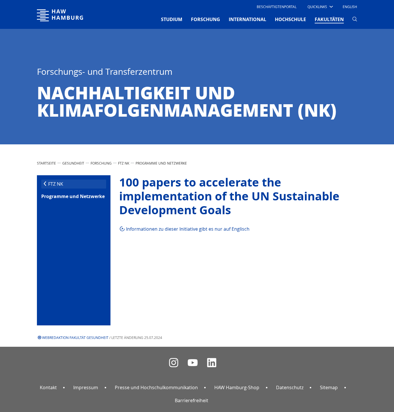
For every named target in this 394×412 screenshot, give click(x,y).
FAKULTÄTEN (329, 19)
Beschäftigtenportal (277, 6)
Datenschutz (289, 387)
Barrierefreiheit (191, 400)
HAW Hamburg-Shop (236, 387)
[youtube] (192, 362)
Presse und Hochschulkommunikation (156, 387)
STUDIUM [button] (171, 19)
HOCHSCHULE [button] (290, 19)
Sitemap (329, 387)
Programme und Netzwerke (161, 163)
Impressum (85, 387)
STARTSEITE (46, 163)
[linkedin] (212, 362)
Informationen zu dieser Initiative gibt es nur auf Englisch (187, 229)
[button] (319, 6)
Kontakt (48, 387)
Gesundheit (73, 163)
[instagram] (173, 362)
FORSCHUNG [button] (205, 19)
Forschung (101, 163)
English (350, 6)
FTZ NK (123, 163)
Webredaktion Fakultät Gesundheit (75, 337)
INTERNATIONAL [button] (247, 19)
